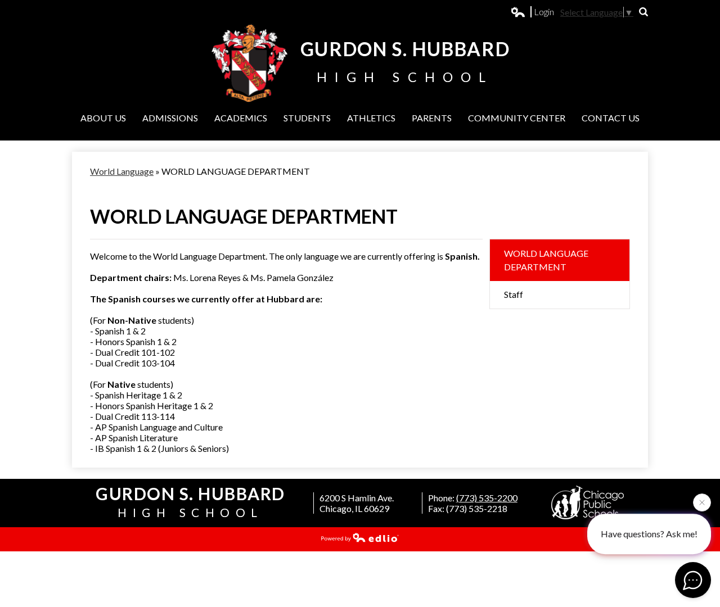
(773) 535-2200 (487, 497)
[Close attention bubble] (702, 502)
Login (532, 11)
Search (643, 11)
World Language (122, 171)
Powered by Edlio (360, 537)
